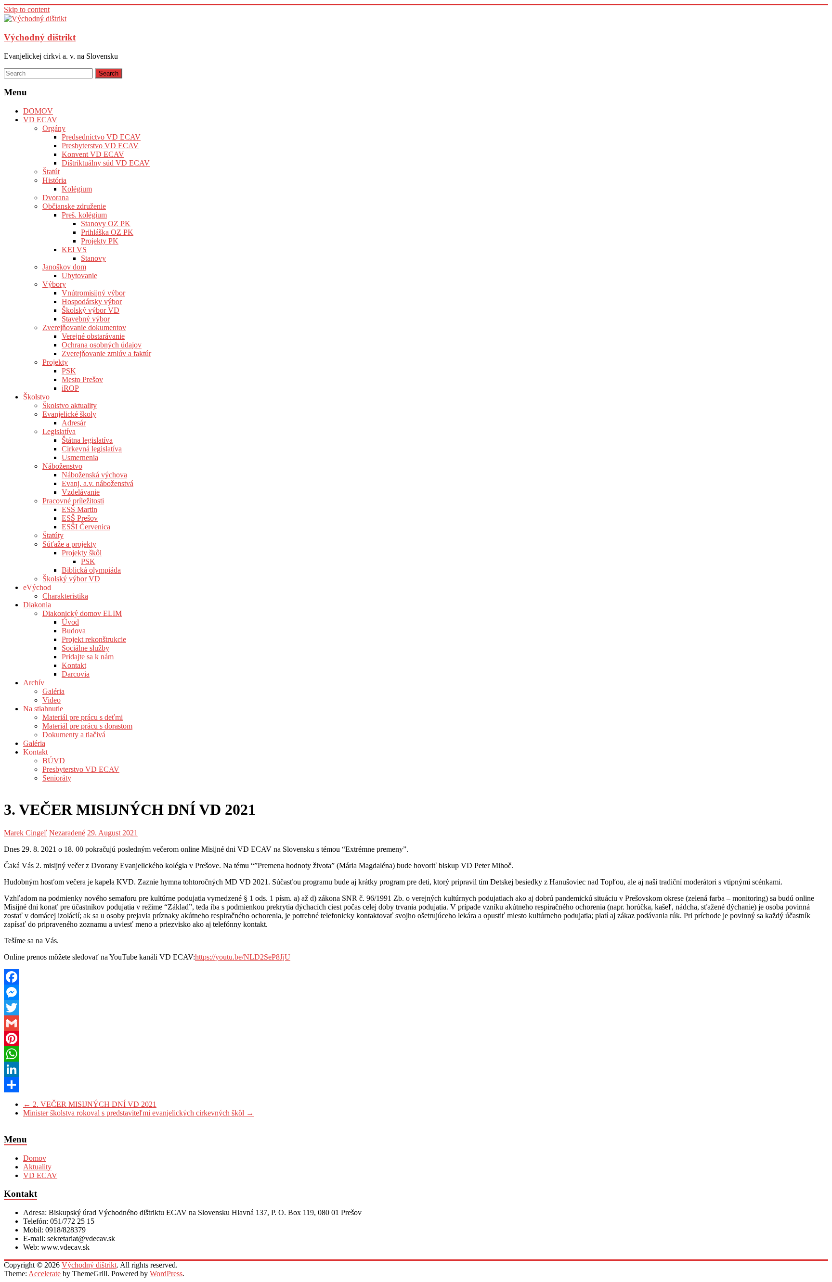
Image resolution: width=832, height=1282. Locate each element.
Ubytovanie (79, 275)
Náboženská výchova (94, 475)
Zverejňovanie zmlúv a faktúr (106, 353)
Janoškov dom (64, 267)
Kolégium (77, 189)
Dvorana (55, 197)
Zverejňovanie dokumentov (84, 327)
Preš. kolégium (84, 215)
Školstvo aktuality (69, 405)
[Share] (416, 1084)
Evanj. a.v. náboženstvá (97, 483)
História (54, 180)
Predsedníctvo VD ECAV (101, 137)
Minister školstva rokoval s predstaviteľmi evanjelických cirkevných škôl (138, 1113)
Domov (34, 1158)
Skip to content (27, 9)
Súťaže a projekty (69, 544)
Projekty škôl (82, 553)
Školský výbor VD (90, 310)
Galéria (53, 691)
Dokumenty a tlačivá (73, 735)
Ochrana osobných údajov (102, 345)
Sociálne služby (85, 648)
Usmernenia (80, 457)
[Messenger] (416, 992)
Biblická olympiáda (91, 570)
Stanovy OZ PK (105, 223)
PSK (69, 371)
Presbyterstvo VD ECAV (100, 145)
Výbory (54, 284)
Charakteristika (65, 596)
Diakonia (37, 605)
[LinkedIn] (416, 1069)
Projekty (55, 362)
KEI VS (74, 249)
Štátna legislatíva (87, 440)
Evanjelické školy (69, 414)
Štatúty (53, 535)
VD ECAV (40, 119)
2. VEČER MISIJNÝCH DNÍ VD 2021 (89, 1104)
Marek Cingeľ (25, 833)
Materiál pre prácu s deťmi (82, 717)
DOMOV (38, 111)
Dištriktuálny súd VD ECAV (106, 163)
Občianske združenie (74, 206)
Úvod (70, 622)
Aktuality (37, 1167)
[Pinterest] (416, 1038)
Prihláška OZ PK (107, 232)
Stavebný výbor (86, 319)
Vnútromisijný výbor (93, 293)
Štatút (51, 171)
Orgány (53, 128)
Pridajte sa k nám (88, 657)
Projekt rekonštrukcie (94, 639)
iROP (70, 388)
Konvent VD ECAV (93, 154)
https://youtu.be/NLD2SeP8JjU (242, 957)
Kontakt (74, 665)
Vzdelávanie (81, 492)
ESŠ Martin (79, 509)
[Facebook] (416, 977)
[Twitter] (416, 1007)
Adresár (74, 423)
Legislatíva (59, 431)
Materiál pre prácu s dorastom (87, 726)
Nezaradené (67, 833)
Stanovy (93, 258)
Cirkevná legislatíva (92, 449)
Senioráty (56, 778)
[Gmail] (416, 1023)
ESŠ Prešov (80, 518)
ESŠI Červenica (86, 527)
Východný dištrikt (40, 37)
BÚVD (53, 760)
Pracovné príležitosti (73, 501)
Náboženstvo (62, 466)
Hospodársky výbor (92, 301)
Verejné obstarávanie (93, 336)
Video (51, 700)
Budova (74, 631)
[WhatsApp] (416, 1054)
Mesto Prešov (82, 379)
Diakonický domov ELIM (82, 613)
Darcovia (76, 674)
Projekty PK (99, 241)
